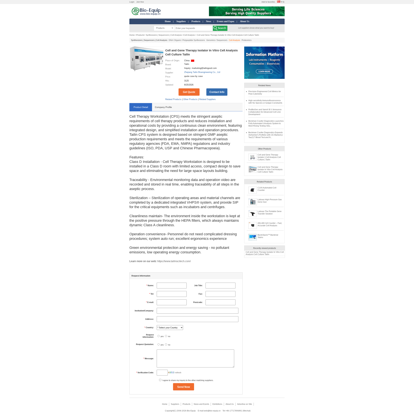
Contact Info (216, 92)
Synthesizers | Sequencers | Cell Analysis (164, 35)
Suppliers (181, 21)
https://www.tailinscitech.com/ (174, 261)
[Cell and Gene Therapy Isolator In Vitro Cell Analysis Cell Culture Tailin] (146, 70)
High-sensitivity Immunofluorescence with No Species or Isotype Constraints (265, 101)
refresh (178, 372)
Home (168, 21)
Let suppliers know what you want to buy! (256, 28)
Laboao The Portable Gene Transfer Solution (270, 212)
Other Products (190, 99)
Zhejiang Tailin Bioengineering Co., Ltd (202, 72)
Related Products (173, 99)
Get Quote (189, 92)
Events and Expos (225, 21)
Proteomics (246, 40)
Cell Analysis (189, 35)
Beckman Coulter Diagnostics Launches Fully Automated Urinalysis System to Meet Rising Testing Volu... (266, 123)
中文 (282, 2)
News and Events (201, 404)
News (208, 21)
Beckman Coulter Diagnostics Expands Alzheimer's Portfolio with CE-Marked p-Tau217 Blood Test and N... (265, 134)
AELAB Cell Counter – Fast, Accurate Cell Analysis (270, 224)
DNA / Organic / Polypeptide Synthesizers (187, 40)
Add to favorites (268, 2)
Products (195, 21)
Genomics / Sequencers (216, 40)
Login (131, 2)
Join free (140, 2)
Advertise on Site (244, 404)
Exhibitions (217, 404)
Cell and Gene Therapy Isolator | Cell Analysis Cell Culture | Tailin (269, 157)
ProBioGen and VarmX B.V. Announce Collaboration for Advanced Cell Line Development (265, 112)
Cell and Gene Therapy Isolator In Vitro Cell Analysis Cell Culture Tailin (270, 169)
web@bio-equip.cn (212, 411)
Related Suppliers (207, 99)
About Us (244, 21)
